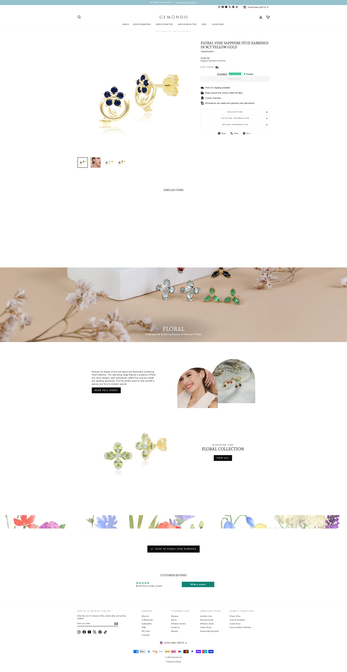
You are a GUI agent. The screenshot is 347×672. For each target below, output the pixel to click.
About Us (145, 616)
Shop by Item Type (164, 24)
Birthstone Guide (206, 623)
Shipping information (235, 118)
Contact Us (175, 627)
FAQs (144, 627)
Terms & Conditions (237, 620)
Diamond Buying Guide (209, 631)
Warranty (174, 631)
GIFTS (204, 24)
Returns (174, 620)
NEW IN (125, 24)
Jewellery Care (206, 616)
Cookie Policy (235, 623)
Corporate (146, 635)
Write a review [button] (197, 584)
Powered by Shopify (173, 661)
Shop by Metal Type (187, 24)
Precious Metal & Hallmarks (240, 627)
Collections (218, 24)
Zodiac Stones (205, 627)
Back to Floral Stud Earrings (175, 549)
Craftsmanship (147, 620)
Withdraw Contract (178, 623)
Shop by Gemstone (142, 24)
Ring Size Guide (206, 620)
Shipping (204, 60)
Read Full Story (106, 390)
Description (235, 112)
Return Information (235, 124)
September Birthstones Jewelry (182, 31)
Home (158, 31)
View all (223, 458)
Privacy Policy (235, 616)
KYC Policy (146, 631)
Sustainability (147, 623)
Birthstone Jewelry (166, 31)
